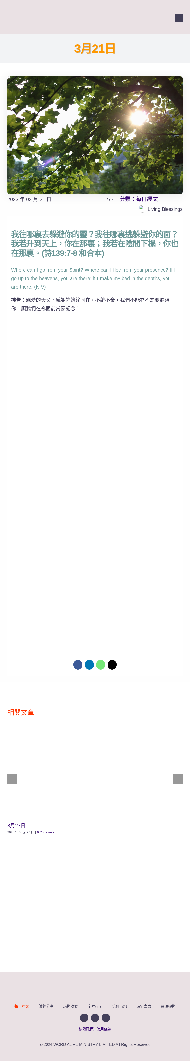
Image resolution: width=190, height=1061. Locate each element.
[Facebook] (78, 665)
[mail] (137, 17)
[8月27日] (95, 771)
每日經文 (147, 199)
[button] (95, 623)
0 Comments (45, 832)
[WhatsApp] (100, 665)
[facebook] (119, 17)
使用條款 (103, 1029)
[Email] (112, 665)
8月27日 (16, 825)
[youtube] (128, 17)
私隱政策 (86, 1029)
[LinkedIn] (89, 665)
